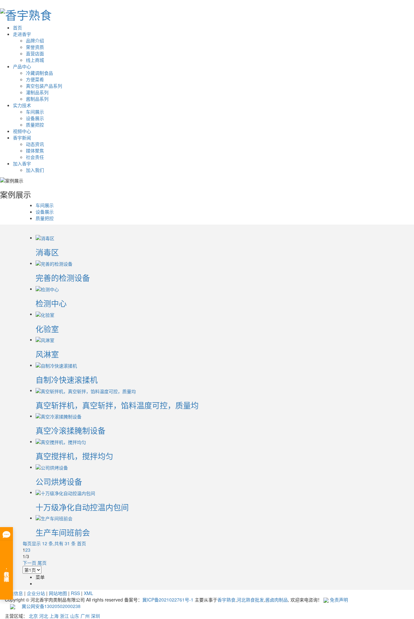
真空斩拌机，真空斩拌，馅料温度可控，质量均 (117, 405)
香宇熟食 (226, 599)
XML (88, 593)
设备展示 (35, 118)
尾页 (42, 562)
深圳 (95, 616)
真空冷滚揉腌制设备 (70, 430)
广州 (85, 616)
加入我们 (35, 170)
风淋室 (47, 353)
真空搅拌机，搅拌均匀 (74, 455)
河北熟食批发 (250, 599)
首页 (17, 27)
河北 (43, 616)
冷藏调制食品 (39, 73)
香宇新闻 (22, 137)
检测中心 (51, 303)
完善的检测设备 (63, 277)
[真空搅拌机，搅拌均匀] (61, 441)
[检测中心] (47, 288)
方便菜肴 (35, 79)
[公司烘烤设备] (52, 467)
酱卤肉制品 (276, 599)
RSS (75, 593)
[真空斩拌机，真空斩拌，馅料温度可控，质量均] (86, 390)
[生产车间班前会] (54, 517)
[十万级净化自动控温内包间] (65, 492)
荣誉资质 (35, 47)
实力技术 (22, 105)
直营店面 (35, 53)
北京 (33, 616)
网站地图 (58, 593)
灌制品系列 (37, 92)
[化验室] (45, 314)
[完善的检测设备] (54, 263)
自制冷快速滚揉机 (67, 379)
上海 (54, 616)
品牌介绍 (35, 40)
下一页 (29, 562)
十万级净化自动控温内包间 (82, 507)
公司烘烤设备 (59, 481)
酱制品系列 (37, 98)
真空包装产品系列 (44, 86)
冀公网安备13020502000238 (48, 606)
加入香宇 (22, 163)
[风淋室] (45, 339)
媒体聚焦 (35, 150)
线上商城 (35, 60)
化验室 (47, 328)
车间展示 (35, 111)
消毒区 (47, 252)
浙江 (64, 616)
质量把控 (35, 124)
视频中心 (22, 131)
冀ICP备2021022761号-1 (167, 599)
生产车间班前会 (63, 532)
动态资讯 (35, 144)
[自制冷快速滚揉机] (56, 365)
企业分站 (36, 593)
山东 (74, 616)
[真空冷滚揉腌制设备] (59, 416)
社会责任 (35, 157)
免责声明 (339, 599)
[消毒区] (45, 237)
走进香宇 (22, 34)
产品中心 (22, 66)
